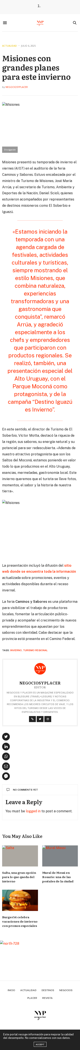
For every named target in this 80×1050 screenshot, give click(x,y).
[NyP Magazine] (40, 22)
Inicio (11, 990)
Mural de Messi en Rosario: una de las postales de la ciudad (57, 876)
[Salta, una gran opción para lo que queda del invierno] (20, 856)
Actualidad (9, 45)
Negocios (66, 990)
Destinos (48, 990)
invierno (16, 650)
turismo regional (35, 650)
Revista (47, 997)
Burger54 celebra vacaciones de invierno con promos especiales (20, 921)
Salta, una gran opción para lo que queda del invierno (19, 876)
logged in (33, 811)
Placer (32, 997)
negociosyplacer (17, 87)
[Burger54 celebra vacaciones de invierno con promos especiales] (20, 900)
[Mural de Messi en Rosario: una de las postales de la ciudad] (60, 856)
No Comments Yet (25, 789)
